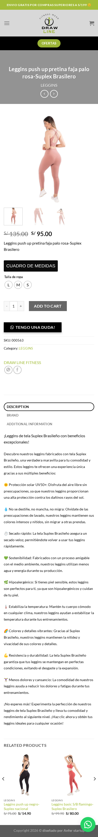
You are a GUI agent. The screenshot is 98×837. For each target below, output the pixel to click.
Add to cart (48, 306)
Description (18, 407)
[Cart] (91, 23)
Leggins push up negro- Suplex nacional (21, 806)
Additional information (30, 424)
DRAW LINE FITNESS (22, 362)
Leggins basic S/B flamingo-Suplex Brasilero (72, 806)
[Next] (86, 159)
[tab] (49, 407)
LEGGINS (49, 85)
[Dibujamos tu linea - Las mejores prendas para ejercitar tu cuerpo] (49, 23)
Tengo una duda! (35, 327)
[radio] (8, 285)
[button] (35, 328)
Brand (13, 415)
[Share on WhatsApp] (8, 370)
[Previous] (11, 159)
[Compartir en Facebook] (17, 370)
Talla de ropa (13, 277)
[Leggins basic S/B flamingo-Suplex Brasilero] (73, 775)
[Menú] (7, 23)
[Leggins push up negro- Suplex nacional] (25, 775)
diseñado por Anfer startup (63, 830)
